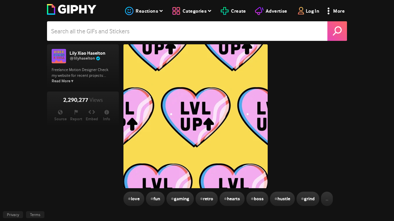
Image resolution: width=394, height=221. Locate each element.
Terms (35, 214)
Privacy (13, 214)
